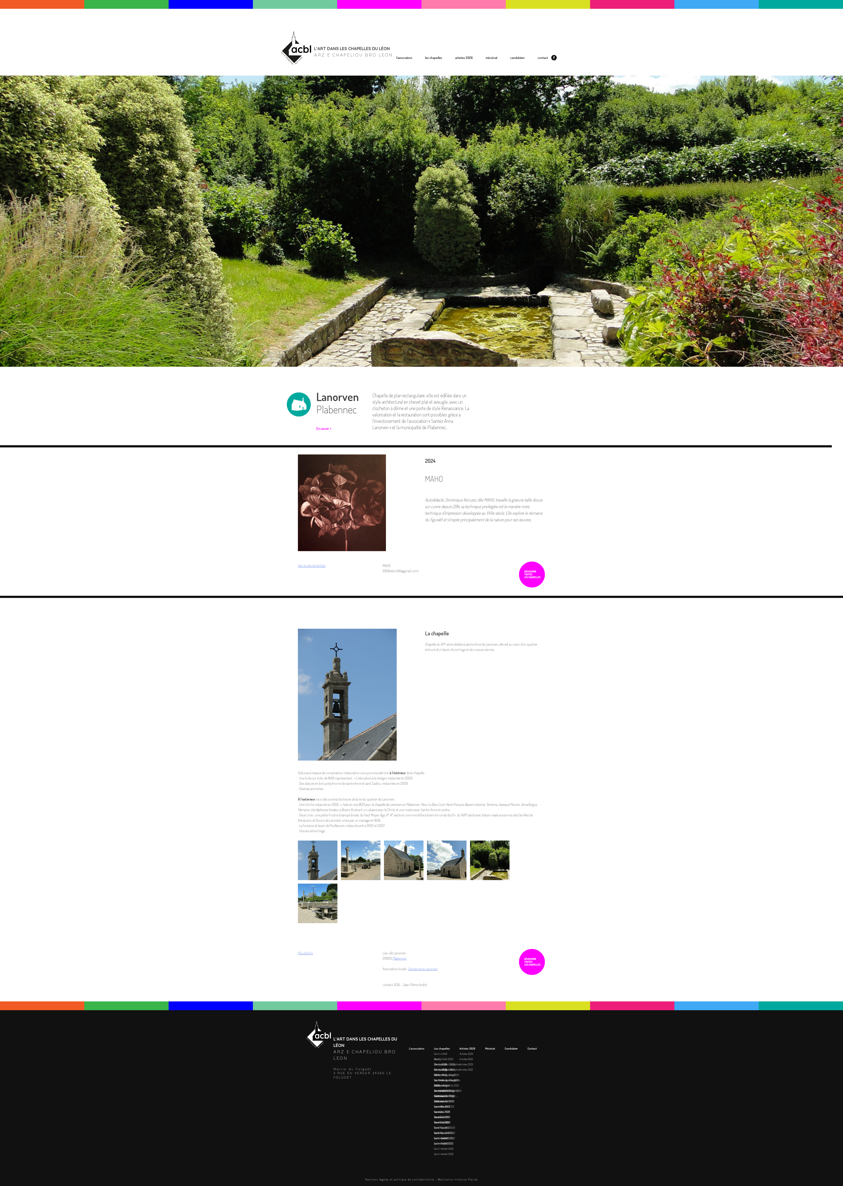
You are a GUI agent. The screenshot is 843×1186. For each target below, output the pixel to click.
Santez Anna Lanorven (423, 969)
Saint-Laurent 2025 (442, 157)
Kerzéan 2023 (439, 145)
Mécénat (491, 58)
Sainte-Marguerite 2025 (445, 94)
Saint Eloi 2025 (439, 138)
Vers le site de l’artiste (312, 565)
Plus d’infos (305, 953)
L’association (404, 58)
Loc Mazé (439, 1080)
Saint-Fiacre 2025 (441, 164)
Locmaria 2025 (439, 126)
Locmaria (439, 1096)
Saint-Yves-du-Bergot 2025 (447, 100)
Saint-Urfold (436, 69)
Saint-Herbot (441, 1138)
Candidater (517, 58)
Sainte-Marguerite (443, 1069)
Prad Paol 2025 (440, 151)
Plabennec (400, 958)
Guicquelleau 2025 (442, 113)
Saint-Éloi (439, 1106)
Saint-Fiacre (440, 1127)
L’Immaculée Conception (447, 1064)
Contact (543, 58)
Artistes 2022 (467, 88)
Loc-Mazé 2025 (440, 107)
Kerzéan (438, 1111)
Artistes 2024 (467, 76)
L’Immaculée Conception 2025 (448, 88)
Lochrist (438, 1133)
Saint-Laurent (441, 1122)
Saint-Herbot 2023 (441, 182)
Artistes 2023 (467, 82)
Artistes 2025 (467, 69)
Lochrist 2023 (438, 170)
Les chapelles (433, 58)
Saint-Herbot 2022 (441, 188)
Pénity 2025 (438, 82)
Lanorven (439, 1101)
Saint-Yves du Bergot (445, 1075)
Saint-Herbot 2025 (441, 176)
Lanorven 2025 (439, 132)
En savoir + (323, 428)
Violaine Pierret (466, 1179)
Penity (437, 1059)
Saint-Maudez (441, 1090)
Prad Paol (439, 1117)
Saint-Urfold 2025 (441, 75)
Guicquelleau (441, 1085)
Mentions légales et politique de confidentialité (399, 1179)
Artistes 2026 (464, 58)
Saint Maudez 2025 (442, 120)
